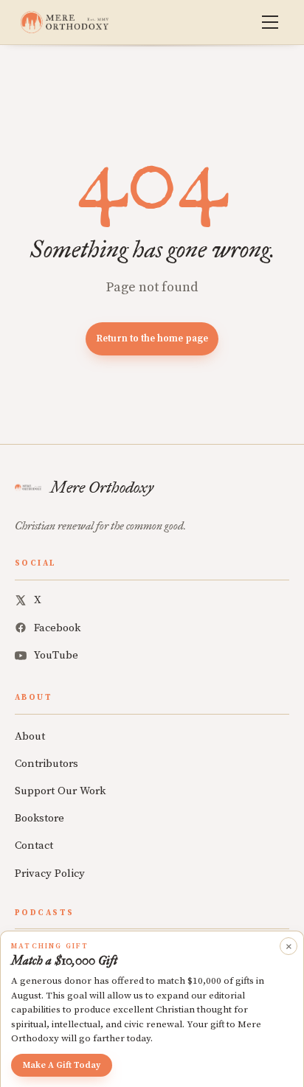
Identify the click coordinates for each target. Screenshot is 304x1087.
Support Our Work (60, 791)
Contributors (46, 764)
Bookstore (39, 818)
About (30, 736)
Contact (34, 845)
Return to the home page (152, 338)
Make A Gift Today (61, 1065)
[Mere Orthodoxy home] (64, 22)
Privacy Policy (50, 874)
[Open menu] (270, 22)
